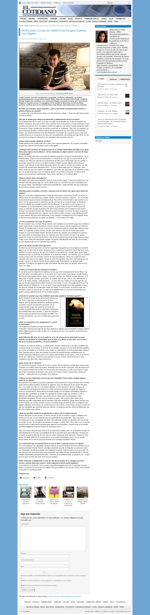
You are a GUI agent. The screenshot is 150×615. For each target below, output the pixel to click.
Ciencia (104, 18)
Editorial (57, 3)
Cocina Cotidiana (25, 21)
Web (22, 566)
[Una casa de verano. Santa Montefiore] (54, 492)
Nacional (31, 18)
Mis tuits (99, 141)
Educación (43, 21)
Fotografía (63, 21)
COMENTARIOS (125, 79)
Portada (23, 18)
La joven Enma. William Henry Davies (82, 501)
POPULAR (113, 79)
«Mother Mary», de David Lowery (109, 103)
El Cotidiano (26, 611)
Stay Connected (68, 3)
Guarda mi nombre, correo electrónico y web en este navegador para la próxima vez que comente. (53, 575)
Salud (111, 18)
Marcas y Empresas (99, 21)
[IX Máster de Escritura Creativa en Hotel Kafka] (68, 492)
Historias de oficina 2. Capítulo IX (26, 501)
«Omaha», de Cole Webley (107, 111)
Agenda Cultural (29, 25)
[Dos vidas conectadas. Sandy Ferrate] (40, 492)
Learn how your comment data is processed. (64, 596)
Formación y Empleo (91, 18)
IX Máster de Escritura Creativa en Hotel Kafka (68, 502)
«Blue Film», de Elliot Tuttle (107, 95)
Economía (53, 18)
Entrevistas (53, 21)
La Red (88, 21)
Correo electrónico (27, 560)
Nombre (24, 553)
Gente (36, 21)
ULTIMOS (101, 79)
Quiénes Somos (46, 3)
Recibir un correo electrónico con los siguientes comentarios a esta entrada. (46, 580)
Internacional (42, 18)
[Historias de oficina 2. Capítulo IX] (26, 492)
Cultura (63, 18)
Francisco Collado (104, 126)
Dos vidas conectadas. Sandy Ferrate (40, 501)
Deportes (78, 18)
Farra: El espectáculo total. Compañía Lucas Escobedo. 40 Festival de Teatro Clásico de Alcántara (111, 121)
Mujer (110, 21)
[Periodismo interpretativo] (75, 10)
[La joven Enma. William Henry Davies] (82, 492)
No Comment (114, 89)
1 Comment (113, 105)
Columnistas (120, 18)
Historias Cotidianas (77, 21)
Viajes (116, 21)
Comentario (25, 524)
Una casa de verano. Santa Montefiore (54, 501)
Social (70, 18)
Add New (97, 611)
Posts (92, 611)
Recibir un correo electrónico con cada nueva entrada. (39, 585)
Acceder (87, 611)
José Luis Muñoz (104, 89)
